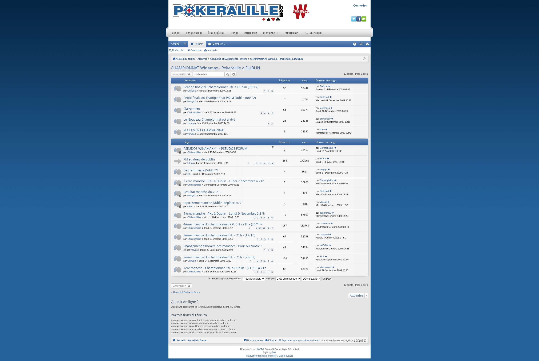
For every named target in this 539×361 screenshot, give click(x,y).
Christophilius (194, 112)
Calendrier (250, 33)
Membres (217, 44)
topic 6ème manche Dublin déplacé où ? (212, 203)
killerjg (190, 163)
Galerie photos (313, 33)
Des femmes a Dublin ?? (200, 170)
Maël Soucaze (286, 355)
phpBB (259, 349)
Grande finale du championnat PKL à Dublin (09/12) (220, 87)
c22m (190, 206)
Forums (199, 44)
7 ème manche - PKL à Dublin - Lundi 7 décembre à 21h (223, 181)
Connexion (360, 5)
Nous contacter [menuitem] (255, 340)
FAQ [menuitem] (356, 45)
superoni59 (325, 212)
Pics (322, 256)
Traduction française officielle (261, 355)
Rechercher (178, 50)
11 (264, 228)
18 (268, 163)
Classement (191, 109)
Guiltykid (191, 90)
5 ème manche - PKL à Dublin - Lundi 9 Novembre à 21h (224, 213)
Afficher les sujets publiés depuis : (225, 278)
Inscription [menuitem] (368, 45)
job (188, 174)
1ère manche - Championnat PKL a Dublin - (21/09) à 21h (224, 268)
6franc (323, 158)
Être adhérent (216, 33)
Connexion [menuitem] (362, 45)
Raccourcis (186, 45)
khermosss (325, 267)
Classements (270, 33)
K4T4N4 (324, 245)
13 (272, 228)
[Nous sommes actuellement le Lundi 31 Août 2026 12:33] (364, 59)
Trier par (270, 278)
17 (264, 163)
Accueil (176, 33)
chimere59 (325, 118)
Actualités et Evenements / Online (228, 59)
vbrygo (191, 123)
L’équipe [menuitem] (272, 340)
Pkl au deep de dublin (199, 159)
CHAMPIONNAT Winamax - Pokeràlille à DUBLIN (276, 59)
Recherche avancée (233, 74)
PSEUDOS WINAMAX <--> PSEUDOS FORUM (215, 149)
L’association (194, 33)
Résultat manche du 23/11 (202, 192)
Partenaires (292, 33)
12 (268, 228)
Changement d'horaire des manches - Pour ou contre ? (222, 246)
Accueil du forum (185, 59)
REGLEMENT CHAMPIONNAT (204, 130)
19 (272, 163)
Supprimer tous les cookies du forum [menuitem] (300, 340)
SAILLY (323, 86)
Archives (202, 59)
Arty (274, 352)
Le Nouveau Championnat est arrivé (209, 119)
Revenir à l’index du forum (186, 292)
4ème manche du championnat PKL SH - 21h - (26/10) (222, 224)
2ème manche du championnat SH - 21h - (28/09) (219, 257)
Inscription (213, 50)
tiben (322, 129)
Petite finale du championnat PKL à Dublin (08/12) (219, 98)
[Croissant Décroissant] (311, 278)
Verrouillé (179, 74)
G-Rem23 (325, 223)
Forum (234, 33)
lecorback (325, 108)
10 (260, 228)
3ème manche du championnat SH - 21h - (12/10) (219, 235)
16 (260, 163)
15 (256, 163)
